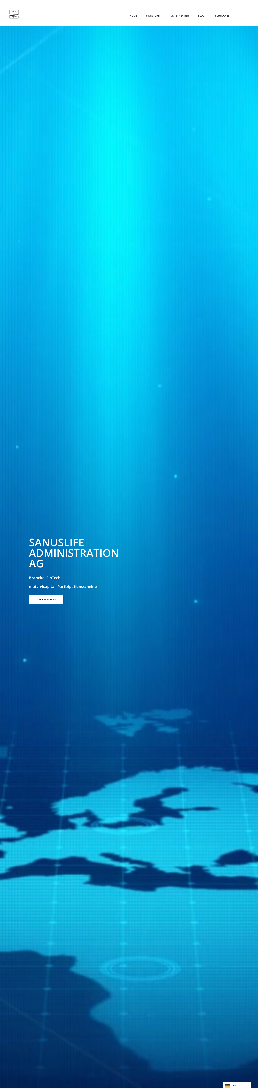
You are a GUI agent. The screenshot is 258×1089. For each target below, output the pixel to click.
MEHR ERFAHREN (46, 599)
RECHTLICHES (221, 15)
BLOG (201, 15)
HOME (133, 15)
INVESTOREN (153, 15)
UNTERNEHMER (179, 15)
